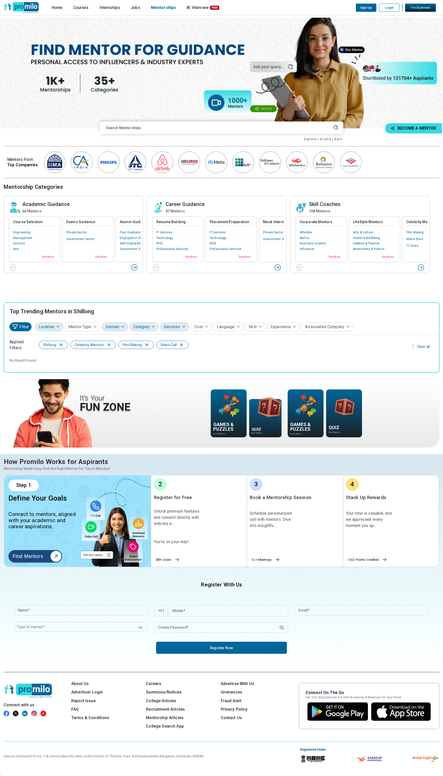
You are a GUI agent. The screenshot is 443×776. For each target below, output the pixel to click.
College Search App (165, 726)
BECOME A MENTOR (417, 128)
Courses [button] (81, 7)
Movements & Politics (369, 249)
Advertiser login (87, 692)
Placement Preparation (229, 222)
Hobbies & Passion (366, 243)
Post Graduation (131, 232)
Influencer (307, 249)
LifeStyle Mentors (368, 222)
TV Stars (412, 245)
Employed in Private (134, 238)
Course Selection (28, 222)
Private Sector (76, 232)
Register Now (221, 648)
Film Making (415, 232)
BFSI (159, 243)
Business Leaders (313, 243)
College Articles (161, 700)
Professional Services (172, 249)
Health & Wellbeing (366, 238)
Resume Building (171, 222)
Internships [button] (109, 7)
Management (22, 238)
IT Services (164, 232)
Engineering (22, 232)
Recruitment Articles (165, 709)
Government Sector (80, 239)
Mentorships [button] (163, 7)
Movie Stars (415, 239)
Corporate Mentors (316, 222)
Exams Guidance (80, 222)
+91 (161, 611)
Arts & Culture (363, 232)
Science (19, 243)
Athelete (306, 232)
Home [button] (57, 7)
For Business (420, 7)
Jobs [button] (135, 7)
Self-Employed (130, 243)
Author (304, 238)
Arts (16, 249)
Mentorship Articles (165, 717)
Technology (164, 238)
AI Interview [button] (198, 7)
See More (48, 256)
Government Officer (134, 249)
